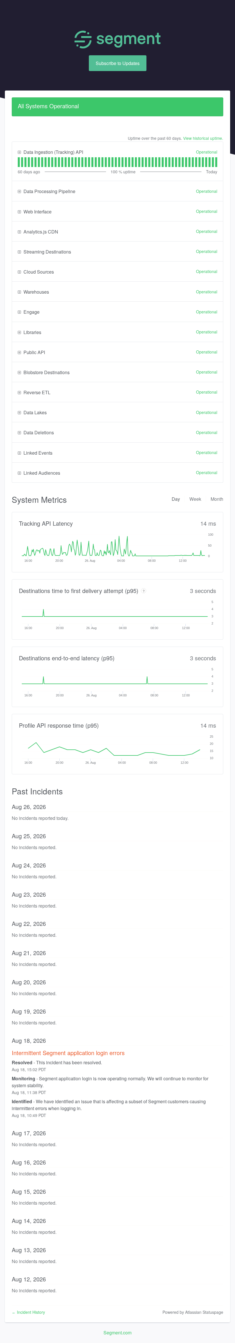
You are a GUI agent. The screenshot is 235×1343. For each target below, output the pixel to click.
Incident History (28, 1312)
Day (176, 499)
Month (217, 499)
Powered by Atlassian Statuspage (192, 1312)
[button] (117, 63)
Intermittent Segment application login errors (68, 1053)
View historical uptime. (203, 138)
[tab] (19, 162)
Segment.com (117, 1332)
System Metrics (39, 499)
